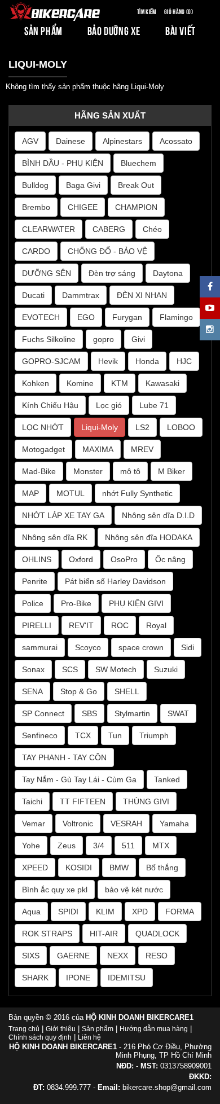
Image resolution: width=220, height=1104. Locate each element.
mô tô (130, 471)
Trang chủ (23, 1029)
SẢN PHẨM (43, 30)
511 (128, 845)
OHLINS (36, 559)
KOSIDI (78, 867)
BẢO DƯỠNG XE (113, 30)
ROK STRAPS (47, 933)
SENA (32, 691)
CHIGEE (83, 207)
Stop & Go (78, 691)
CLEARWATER (48, 229)
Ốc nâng (170, 559)
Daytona (168, 273)
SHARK (35, 977)
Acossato (176, 141)
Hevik (108, 361)
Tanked (167, 779)
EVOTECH (41, 317)
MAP (30, 493)
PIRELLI (36, 625)
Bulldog (35, 185)
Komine (80, 383)
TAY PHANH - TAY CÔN (64, 757)
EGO (86, 317)
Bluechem (138, 163)
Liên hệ (89, 1037)
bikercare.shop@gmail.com (167, 1087)
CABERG (109, 229)
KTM (119, 383)
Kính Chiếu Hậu (50, 405)
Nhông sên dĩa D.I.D (158, 515)
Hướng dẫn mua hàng (154, 1029)
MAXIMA (97, 449)
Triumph (154, 735)
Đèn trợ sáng (112, 273)
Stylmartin (132, 713)
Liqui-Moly (99, 427)
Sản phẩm (97, 1029)
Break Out (136, 185)
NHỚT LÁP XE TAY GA (63, 515)
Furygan (127, 317)
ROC (120, 625)
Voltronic (78, 823)
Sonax (33, 669)
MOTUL (70, 493)
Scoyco (88, 647)
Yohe (31, 845)
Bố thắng (162, 867)
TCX (83, 735)
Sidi (187, 647)
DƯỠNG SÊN (46, 273)
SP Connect (43, 713)
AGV (30, 141)
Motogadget (43, 449)
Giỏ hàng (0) (178, 11)
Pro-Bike (76, 603)
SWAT (178, 713)
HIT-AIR (104, 933)
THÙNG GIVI (146, 801)
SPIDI (68, 911)
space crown (141, 647)
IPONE (78, 977)
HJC (184, 361)
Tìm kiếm (146, 11)
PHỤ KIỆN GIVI (136, 603)
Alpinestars (122, 141)
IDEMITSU (127, 977)
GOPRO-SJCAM (51, 361)
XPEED (35, 867)
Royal (156, 625)
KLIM (105, 911)
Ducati (33, 295)
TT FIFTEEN (82, 801)
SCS (70, 669)
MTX (160, 845)
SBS (89, 713)
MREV (142, 449)
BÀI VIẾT (180, 30)
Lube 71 (154, 405)
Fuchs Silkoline (49, 339)
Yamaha (174, 823)
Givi (138, 339)
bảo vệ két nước (134, 889)
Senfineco (40, 735)
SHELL (127, 691)
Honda (147, 361)
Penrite (34, 581)
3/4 (98, 845)
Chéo (152, 229)
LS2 (142, 427)
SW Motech (116, 669)
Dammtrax (80, 295)
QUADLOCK (157, 933)
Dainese (70, 141)
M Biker (171, 471)
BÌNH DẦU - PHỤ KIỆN (62, 163)
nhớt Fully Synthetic (137, 493)
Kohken (35, 383)
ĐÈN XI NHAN (142, 295)
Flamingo (176, 317)
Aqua (31, 911)
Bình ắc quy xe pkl (54, 889)
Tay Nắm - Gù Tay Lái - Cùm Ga (79, 779)
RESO (157, 955)
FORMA (179, 911)
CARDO (36, 251)
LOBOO (181, 427)
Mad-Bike (39, 471)
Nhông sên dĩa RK (54, 537)
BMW (119, 867)
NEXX (117, 955)
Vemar (33, 823)
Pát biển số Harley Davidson (115, 581)
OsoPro (124, 559)
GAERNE (73, 955)
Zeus (67, 845)
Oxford (81, 559)
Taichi (32, 801)
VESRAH (126, 823)
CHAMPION (136, 207)
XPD (140, 911)
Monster (88, 471)
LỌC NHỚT (43, 427)
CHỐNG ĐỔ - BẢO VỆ (107, 251)
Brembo (36, 207)
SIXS (30, 955)
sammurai (40, 647)
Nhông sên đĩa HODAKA (148, 537)
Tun (115, 735)
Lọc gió (109, 405)
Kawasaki (162, 383)
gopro (103, 339)
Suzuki (166, 669)
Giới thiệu (61, 1029)
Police (32, 603)
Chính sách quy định (40, 1037)
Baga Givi (83, 185)
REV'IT (81, 625)
